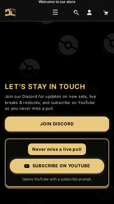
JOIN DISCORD (57, 123)
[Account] (89, 12)
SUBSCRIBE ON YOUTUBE (61, 165)
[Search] (76, 12)
